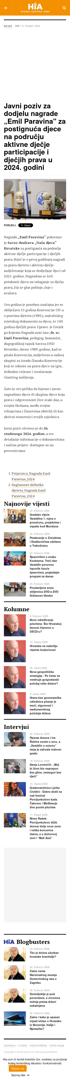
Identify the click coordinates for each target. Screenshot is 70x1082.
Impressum (10, 1045)
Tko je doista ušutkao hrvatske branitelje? (44, 954)
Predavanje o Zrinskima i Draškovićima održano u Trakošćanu (45, 541)
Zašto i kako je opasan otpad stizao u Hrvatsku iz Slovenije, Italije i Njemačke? (45, 1023)
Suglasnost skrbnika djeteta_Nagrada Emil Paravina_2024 (29, 490)
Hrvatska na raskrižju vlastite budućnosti (44, 648)
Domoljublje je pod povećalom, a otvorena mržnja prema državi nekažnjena (45, 999)
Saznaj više (18, 1075)
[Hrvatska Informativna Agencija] (35, 7)
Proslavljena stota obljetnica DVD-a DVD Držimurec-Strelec (44, 591)
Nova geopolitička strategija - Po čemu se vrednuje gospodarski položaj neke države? (45, 677)
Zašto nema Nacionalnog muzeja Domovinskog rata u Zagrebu (43, 977)
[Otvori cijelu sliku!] (35, 199)
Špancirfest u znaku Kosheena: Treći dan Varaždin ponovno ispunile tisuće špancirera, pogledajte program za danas (45, 566)
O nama (22, 1045)
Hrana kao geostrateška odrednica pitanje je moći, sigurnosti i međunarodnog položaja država (45, 705)
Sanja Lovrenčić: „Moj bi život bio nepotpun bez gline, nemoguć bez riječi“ (45, 770)
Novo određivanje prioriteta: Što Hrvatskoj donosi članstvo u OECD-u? (45, 625)
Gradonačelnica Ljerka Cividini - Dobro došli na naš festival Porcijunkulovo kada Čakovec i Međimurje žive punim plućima (46, 797)
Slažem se (17, 1068)
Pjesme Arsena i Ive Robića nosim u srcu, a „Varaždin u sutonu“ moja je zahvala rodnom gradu (45, 745)
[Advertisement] (35, 65)
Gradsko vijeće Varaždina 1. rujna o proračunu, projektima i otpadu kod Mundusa (45, 520)
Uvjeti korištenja (38, 1045)
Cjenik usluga (57, 1045)
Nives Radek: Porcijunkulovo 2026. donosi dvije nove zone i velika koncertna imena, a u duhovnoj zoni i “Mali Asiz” (45, 828)
